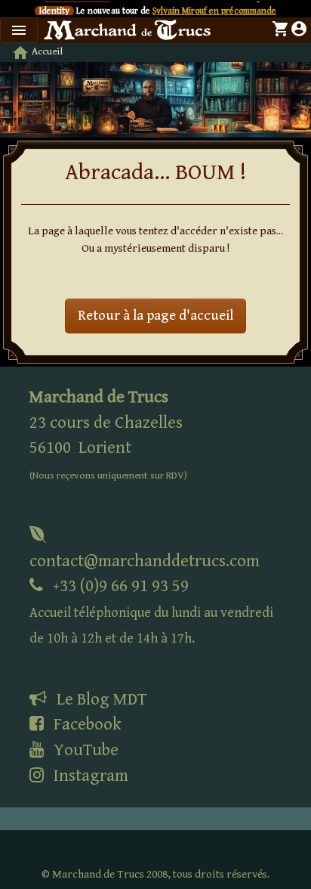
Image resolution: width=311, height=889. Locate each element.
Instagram (89, 775)
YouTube (84, 750)
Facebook (86, 724)
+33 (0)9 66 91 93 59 (151, 611)
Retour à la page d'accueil (155, 316)
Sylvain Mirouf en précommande (214, 11)
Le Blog (99, 699)
